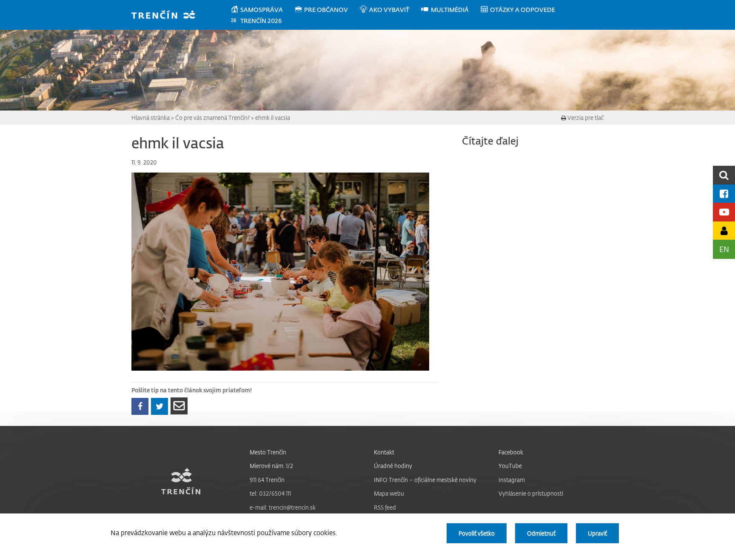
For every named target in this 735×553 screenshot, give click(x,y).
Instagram (512, 479)
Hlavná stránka (150, 117)
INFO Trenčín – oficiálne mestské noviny (425, 479)
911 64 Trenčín (267, 479)
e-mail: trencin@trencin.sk (283, 507)
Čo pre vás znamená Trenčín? (212, 117)
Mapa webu (389, 493)
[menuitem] (262, 10)
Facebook (511, 452)
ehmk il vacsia (272, 117)
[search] (724, 175)
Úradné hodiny (393, 465)
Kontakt (384, 452)
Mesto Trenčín (268, 452)
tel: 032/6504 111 (270, 493)
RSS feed (385, 507)
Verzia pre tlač (585, 117)
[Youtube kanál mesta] (724, 212)
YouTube (510, 465)
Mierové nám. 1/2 (271, 465)
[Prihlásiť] (724, 230)
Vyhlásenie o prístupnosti (531, 493)
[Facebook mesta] (724, 193)
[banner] (167, 15)
